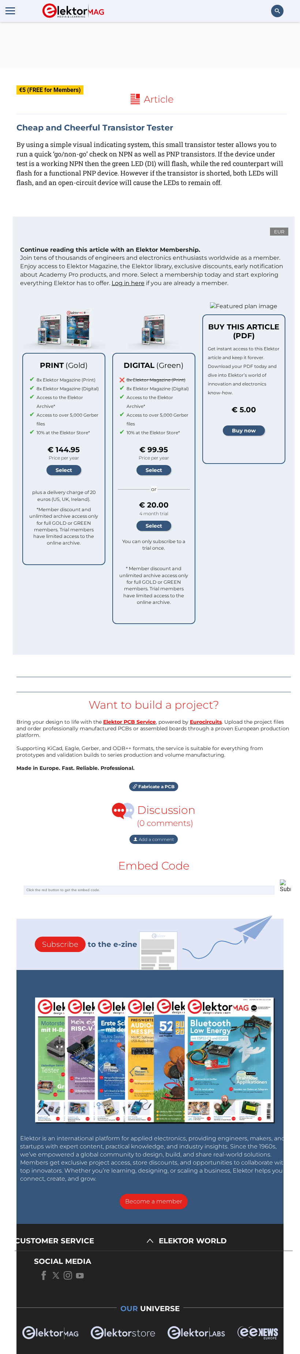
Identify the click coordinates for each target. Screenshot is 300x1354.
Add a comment (156, 839)
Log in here (128, 283)
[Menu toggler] (10, 10)
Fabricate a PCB (156, 786)
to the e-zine (89, 944)
